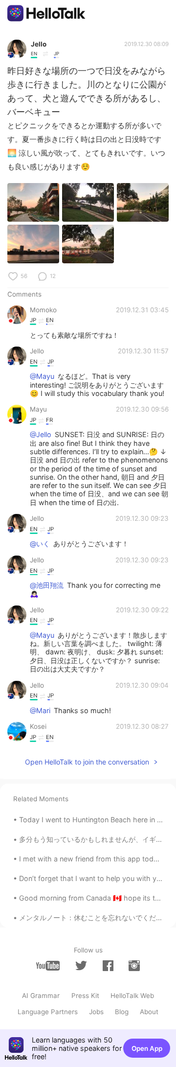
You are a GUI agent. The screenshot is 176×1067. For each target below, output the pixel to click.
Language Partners (48, 1012)
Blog (122, 1012)
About (149, 1012)
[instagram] (134, 965)
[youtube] (48, 965)
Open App (147, 1048)
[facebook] (108, 965)
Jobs (96, 1012)
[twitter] (81, 966)
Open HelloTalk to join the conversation (87, 762)
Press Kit (85, 995)
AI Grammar (41, 995)
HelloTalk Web (132, 995)
